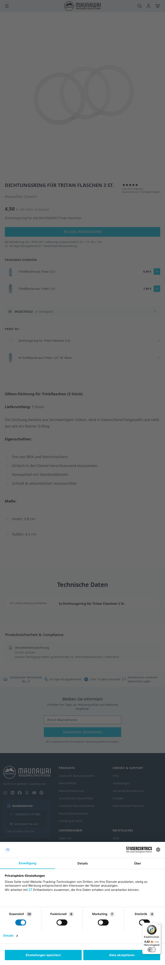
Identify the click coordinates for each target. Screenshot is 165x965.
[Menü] (158, 925)
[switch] (152, 949)
